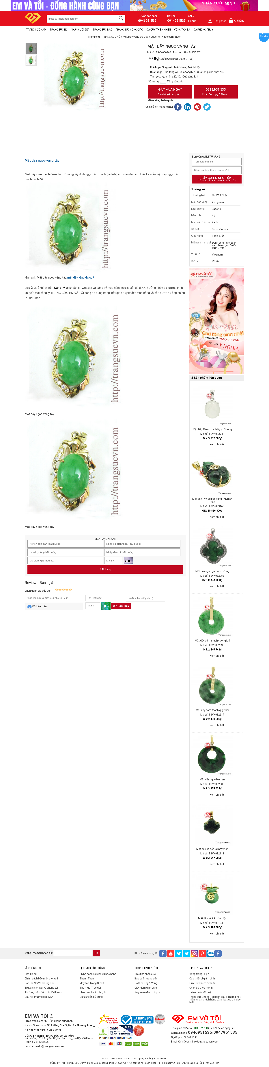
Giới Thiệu (31, 974)
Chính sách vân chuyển (93, 992)
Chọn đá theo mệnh (201, 987)
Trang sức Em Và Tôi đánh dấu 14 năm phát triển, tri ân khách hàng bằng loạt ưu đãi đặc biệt (215, 999)
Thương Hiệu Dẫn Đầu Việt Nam (43, 992)
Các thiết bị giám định (202, 978)
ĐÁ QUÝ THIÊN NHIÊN (158, 29)
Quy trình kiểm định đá (202, 983)
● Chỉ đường (54, 1029)
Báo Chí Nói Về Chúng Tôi (39, 983)
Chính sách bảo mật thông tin (42, 978)
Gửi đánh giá (121, 606)
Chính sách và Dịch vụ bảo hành (98, 974)
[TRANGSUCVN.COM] (33, 22)
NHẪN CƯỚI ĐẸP (80, 29)
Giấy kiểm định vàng (146, 987)
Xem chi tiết (217, 444)
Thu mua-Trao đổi (90, 987)
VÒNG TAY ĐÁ (182, 29)
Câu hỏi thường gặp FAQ (39, 996)
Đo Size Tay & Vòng (145, 983)
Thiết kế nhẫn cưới (145, 974)
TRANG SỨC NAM (36, 29)
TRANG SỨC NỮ (59, 29)
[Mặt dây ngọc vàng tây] (31, 48)
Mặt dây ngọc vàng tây (42, 160)
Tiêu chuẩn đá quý (200, 992)
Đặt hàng (105, 569)
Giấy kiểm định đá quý (147, 992)
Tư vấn (264, 36)
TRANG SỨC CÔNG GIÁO (129, 29)
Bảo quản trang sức (146, 978)
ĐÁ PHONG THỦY (203, 29)
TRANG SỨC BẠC (102, 29)
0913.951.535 (214, 92)
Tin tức (192, 21)
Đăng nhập (220, 21)
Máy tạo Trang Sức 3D (93, 983)
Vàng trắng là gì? (199, 974)
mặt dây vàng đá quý (80, 277)
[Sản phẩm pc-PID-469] (216, 321)
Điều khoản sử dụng (91, 996)
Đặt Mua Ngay (170, 92)
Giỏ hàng (237, 20)
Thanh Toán (87, 978)
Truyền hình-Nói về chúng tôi (41, 987)
